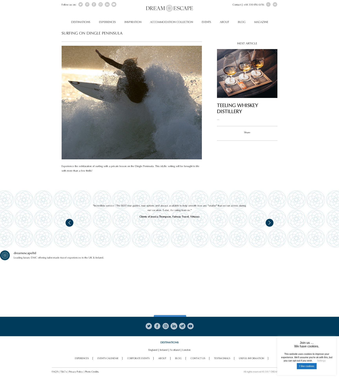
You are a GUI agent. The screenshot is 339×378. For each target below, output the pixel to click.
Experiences (107, 22)
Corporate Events (138, 358)
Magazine (261, 22)
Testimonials (222, 358)
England (153, 349)
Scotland (175, 349)
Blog (241, 22)
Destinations (80, 22)
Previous (69, 223)
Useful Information (251, 358)
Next (269, 223)
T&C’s (63, 371)
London (186, 349)
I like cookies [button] (306, 366)
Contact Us (197, 358)
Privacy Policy (76, 371)
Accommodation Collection (171, 22)
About (224, 22)
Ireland (164, 349)
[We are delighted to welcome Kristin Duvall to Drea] (41, 288)
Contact (236, 4)
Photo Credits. (92, 371)
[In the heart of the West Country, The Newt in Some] (212, 288)
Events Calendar (108, 358)
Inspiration (132, 22)
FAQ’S (55, 371)
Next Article (247, 43)
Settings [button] (321, 360)
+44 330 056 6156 (253, 4)
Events (206, 22)
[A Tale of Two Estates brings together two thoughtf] (127, 288)
